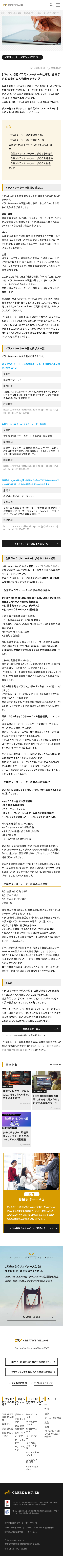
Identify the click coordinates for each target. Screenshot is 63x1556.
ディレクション (20, 1448)
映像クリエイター (31, 1430)
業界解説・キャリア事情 (31, 1445)
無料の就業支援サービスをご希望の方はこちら (31, 1228)
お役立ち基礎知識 (31, 1461)
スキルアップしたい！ (20, 1401)
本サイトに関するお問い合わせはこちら (31, 1361)
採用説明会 (8, 1428)
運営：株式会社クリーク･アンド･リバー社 (21, 1522)
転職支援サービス (7, 1434)
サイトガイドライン (43, 1382)
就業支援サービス (31, 1028)
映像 (47, 1413)
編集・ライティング (20, 1434)
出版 (47, 1426)
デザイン (19, 1414)
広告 (47, 1422)
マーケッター (31, 1437)
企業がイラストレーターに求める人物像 (31, 163)
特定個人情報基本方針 (14, 1532)
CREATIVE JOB (49, 566)
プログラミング (20, 1420)
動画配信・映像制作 (20, 1427)
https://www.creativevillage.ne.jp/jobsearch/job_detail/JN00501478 (30, 467)
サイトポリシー (33, 1532)
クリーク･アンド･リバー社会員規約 (40, 1527)
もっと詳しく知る (31, 1316)
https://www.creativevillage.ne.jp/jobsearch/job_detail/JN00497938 (30, 411)
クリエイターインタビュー (32, 1454)
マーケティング (20, 1441)
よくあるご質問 (19, 1382)
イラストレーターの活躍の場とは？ (26, 134)
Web (47, 1409)
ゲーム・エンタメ (53, 1417)
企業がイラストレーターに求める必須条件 (32, 153)
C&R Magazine (32, 1468)
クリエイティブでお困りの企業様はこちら (31, 1372)
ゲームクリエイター (31, 1423)
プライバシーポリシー (13, 1527)
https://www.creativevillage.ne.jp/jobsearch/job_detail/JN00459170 (30, 528)
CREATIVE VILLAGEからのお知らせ (52, 1433)
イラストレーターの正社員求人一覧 (27, 139)
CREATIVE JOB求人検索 (8, 1417)
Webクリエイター (32, 1416)
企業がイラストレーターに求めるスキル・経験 (30, 146)
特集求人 (6, 1424)
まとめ (12, 168)
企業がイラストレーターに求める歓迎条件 (32, 158)
